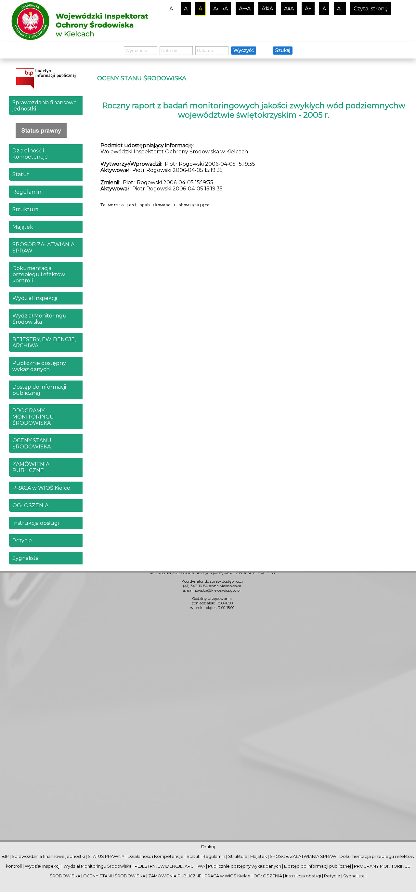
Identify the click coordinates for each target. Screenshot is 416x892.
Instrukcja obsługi (35, 523)
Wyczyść (243, 50)
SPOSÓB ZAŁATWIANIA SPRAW (43, 247)
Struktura (25, 209)
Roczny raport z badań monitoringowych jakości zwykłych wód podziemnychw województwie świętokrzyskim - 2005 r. (253, 110)
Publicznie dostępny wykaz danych (39, 366)
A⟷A (220, 9)
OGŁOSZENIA (30, 505)
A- (340, 9)
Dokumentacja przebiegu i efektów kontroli (38, 274)
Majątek (22, 227)
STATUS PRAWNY (106, 856)
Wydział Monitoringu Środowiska (39, 319)
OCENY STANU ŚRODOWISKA (31, 443)
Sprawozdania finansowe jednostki (44, 105)
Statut (20, 174)
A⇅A (267, 9)
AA (289, 9)
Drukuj (208, 846)
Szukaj (282, 50)
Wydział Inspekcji (34, 298)
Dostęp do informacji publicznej (39, 390)
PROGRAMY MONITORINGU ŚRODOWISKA (33, 416)
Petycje (22, 540)
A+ (308, 9)
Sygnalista (25, 558)
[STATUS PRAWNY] (46, 130)
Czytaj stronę (371, 9)
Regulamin (26, 192)
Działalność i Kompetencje (30, 154)
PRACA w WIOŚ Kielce (41, 488)
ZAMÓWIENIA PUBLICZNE (30, 467)
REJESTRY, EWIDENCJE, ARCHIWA (44, 342)
